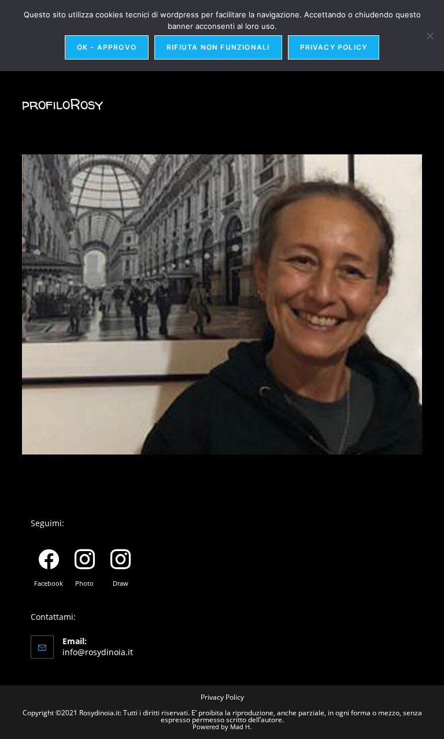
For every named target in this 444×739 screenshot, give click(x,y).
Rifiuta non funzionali (217, 47)
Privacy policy (334, 47)
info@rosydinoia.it (97, 651)
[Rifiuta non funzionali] (429, 36)
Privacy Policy (222, 697)
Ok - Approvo (106, 47)
